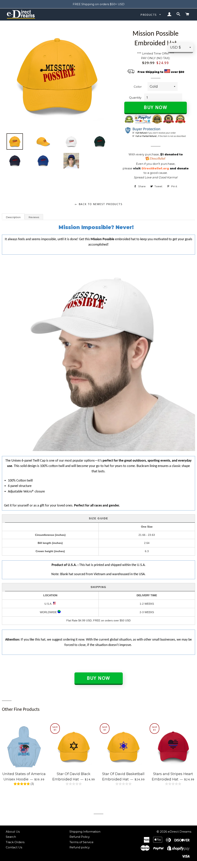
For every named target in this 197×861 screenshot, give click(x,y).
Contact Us (14, 847)
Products (149, 14)
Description (13, 217)
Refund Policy (79, 837)
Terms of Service (81, 842)
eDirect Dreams (179, 831)
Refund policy (79, 847)
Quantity (135, 97)
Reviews (34, 217)
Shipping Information (84, 831)
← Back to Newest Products (98, 204)
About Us (13, 831)
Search (11, 837)
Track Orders (15, 842)
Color (138, 86)
